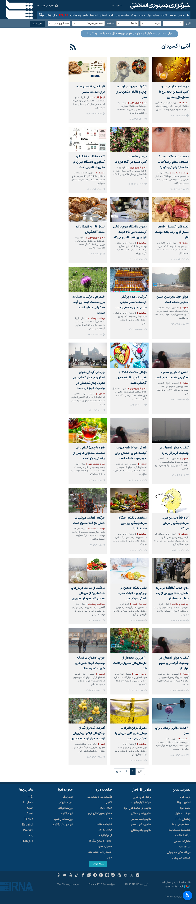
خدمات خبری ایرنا (181, 858)
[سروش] (95, 875)
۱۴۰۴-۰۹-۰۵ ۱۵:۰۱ (178, 620)
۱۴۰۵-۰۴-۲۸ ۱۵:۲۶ (177, 189)
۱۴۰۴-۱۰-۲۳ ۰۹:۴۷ (178, 399)
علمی (111, 15)
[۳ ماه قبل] (129, 209)
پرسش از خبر (105, 830)
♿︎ (187, 895)
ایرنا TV (62, 15)
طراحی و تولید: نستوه (175, 886)
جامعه (142, 15)
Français (27, 841)
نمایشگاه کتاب (104, 824)
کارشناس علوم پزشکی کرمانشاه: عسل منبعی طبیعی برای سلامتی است (131, 302)
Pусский (28, 830)
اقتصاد (164, 15)
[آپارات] (119, 875)
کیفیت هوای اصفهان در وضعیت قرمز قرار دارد (174, 450)
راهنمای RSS (183, 819)
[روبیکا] (125, 875)
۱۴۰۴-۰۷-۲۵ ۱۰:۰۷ (94, 757)
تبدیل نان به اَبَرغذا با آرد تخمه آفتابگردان (90, 229)
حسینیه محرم (104, 846)
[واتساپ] (58, 875)
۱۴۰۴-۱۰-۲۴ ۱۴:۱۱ (95, 335)
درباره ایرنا (185, 797)
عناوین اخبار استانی (141, 813)
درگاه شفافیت (182, 836)
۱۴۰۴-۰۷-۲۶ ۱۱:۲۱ (137, 760)
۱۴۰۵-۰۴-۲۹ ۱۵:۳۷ (94, 114)
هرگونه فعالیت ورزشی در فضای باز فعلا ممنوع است (89, 520)
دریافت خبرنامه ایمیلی (178, 852)
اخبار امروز (37, 24)
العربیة (30, 808)
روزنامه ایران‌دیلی (63, 819)
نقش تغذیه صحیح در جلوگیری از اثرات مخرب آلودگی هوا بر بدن (132, 593)
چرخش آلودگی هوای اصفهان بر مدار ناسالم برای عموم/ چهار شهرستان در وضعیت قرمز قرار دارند (89, 380)
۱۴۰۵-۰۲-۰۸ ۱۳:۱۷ (136, 259)
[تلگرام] (137, 875)
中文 (30, 797)
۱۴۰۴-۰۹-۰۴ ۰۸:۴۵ (177, 690)
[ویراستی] (88, 875)
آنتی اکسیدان (175, 46)
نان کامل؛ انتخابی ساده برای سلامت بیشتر (90, 89)
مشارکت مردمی (182, 841)
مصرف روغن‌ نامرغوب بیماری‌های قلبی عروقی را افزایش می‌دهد (131, 733)
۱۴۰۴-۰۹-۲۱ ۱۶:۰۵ (178, 550)
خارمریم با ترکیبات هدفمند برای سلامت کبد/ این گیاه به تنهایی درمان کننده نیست (88, 305)
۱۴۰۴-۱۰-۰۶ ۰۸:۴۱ (94, 410)
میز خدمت (184, 847)
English (28, 802)
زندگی (48, 15)
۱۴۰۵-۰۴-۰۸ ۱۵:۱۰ (94, 189)
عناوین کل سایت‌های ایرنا (137, 808)
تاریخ (187, 23)
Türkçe (28, 819)
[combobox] (173, 23)
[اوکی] (70, 875)
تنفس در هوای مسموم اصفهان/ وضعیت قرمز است (172, 375)
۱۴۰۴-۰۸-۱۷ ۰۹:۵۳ (94, 690)
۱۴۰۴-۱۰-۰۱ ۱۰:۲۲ (95, 480)
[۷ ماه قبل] (171, 279)
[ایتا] (101, 875)
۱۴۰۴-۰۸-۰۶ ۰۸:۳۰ (177, 755)
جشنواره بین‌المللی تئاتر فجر (100, 855)
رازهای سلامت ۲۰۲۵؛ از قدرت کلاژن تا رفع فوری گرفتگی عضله (131, 378)
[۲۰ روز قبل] (171, 69)
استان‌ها (94, 15)
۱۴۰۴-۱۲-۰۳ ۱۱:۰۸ (95, 254)
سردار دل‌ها (106, 808)
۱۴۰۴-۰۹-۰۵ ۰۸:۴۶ (136, 620)
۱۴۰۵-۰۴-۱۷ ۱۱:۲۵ (136, 184)
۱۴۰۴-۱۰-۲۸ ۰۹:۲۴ (136, 329)
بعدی (118, 772)
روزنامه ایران (66, 802)
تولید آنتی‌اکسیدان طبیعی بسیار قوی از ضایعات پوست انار (172, 232)
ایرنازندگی (67, 797)
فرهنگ (134, 15)
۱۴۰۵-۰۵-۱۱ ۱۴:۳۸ (178, 116)
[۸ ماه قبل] (171, 500)
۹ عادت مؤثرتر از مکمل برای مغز (172, 730)
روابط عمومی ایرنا (181, 824)
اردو (31, 836)
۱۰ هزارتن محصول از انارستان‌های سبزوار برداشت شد (130, 663)
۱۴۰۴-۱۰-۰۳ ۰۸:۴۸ (178, 475)
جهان (149, 15)
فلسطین (103, 15)
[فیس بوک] (82, 875)
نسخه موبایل (98, 864)
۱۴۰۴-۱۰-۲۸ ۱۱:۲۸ (178, 324)
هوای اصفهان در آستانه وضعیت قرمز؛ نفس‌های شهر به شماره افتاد (90, 663)
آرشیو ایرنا (185, 808)
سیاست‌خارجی (122, 15)
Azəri (29, 813)
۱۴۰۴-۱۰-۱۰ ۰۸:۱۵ (136, 405)
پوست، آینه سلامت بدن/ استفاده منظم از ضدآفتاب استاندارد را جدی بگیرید (173, 162)
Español (27, 824)
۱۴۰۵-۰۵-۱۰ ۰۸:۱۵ (136, 119)
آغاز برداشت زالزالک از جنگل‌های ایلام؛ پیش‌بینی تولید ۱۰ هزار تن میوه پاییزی (87, 733)
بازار (55, 15)
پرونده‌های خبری (142, 797)
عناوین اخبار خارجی (141, 819)
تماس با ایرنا (183, 802)
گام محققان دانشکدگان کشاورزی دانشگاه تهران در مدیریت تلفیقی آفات (89, 162)
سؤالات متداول (182, 813)
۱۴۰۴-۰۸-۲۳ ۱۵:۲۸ (136, 690)
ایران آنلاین (67, 813)
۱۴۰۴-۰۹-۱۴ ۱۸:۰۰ (136, 550)
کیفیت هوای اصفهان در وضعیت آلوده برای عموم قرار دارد (174, 663)
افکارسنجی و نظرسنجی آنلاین (99, 800)
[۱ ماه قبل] (88, 69)
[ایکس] (131, 875)
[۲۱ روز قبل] (129, 69)
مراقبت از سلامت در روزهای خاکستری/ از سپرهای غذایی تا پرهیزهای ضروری (88, 593)
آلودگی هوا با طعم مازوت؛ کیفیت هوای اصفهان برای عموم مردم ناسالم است (131, 453)
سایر (42, 15)
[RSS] (73, 48)
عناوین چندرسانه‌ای (141, 830)
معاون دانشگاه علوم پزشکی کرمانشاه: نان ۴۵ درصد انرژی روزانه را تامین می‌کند (130, 232)
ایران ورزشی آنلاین (63, 824)
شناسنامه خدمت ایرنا (179, 830)
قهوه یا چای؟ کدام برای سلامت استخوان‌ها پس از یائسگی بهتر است (89, 453)
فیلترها (110, 23)
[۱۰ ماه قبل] (129, 711)
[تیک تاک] (76, 875)
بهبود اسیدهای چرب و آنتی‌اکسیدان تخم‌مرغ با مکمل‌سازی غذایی (174, 92)
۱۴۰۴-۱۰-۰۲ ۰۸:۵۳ (136, 480)
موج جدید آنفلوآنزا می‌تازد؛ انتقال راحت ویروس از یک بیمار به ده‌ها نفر (172, 593)
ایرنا (159, 6)
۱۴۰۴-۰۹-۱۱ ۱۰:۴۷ (95, 545)
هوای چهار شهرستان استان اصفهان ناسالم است (172, 299)
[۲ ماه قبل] (171, 209)
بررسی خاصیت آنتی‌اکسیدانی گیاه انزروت (131, 159)
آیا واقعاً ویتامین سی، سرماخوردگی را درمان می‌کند (176, 523)
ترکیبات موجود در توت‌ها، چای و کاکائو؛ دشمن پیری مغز (131, 92)
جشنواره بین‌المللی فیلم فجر (100, 816)
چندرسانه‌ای (75, 15)
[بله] (113, 875)
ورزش (156, 15)
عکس (85, 15)
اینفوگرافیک (105, 835)
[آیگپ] (107, 875)
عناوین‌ (181, 15)
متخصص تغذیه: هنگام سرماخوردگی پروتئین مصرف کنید (132, 523)
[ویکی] (64, 875)
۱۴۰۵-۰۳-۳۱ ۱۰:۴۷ (178, 259)
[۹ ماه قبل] (129, 641)
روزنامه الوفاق (65, 808)
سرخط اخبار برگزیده (141, 802)
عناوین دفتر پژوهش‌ (140, 824)
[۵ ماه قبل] (88, 209)
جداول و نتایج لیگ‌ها (100, 841)
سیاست (172, 15)
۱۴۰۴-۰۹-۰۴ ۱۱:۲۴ (95, 620)
